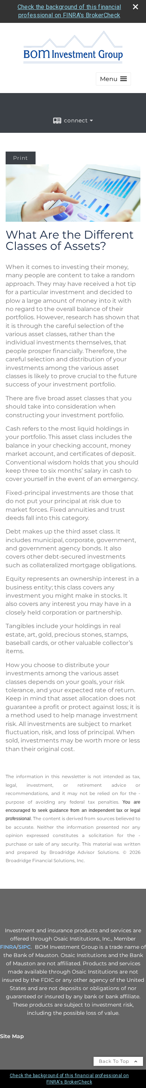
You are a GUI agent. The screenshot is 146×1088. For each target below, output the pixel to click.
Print (20, 158)
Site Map (12, 1036)
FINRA (8, 947)
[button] (113, 79)
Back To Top (115, 1061)
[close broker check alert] (136, 7)
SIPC (24, 947)
